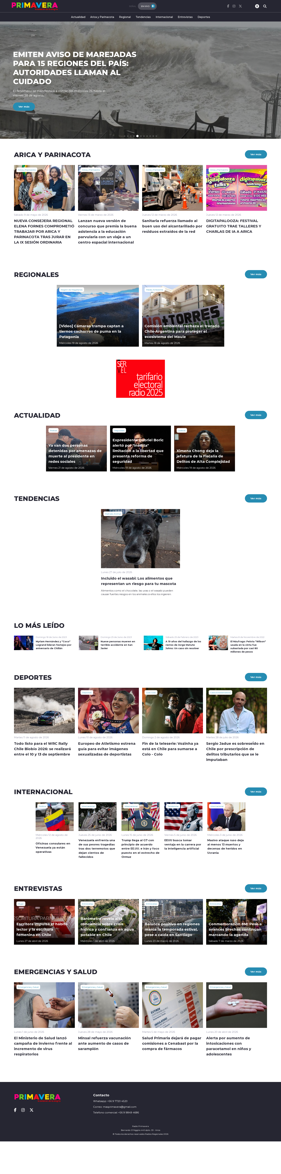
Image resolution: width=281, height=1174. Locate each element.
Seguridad (119, 430)
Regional (125, 17)
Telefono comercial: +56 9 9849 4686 (116, 1112)
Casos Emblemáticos (220, 692)
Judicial (181, 430)
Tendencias (143, 17)
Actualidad (78, 17)
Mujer (21, 903)
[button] (124, 136)
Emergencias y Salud (28, 987)
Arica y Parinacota (102, 17)
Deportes (204, 17)
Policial (53, 430)
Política (42, 806)
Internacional (164, 17)
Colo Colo (151, 692)
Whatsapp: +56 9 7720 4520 (110, 1101)
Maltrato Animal (113, 513)
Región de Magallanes (71, 289)
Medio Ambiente (154, 289)
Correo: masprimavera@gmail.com (114, 1107)
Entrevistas (185, 17)
